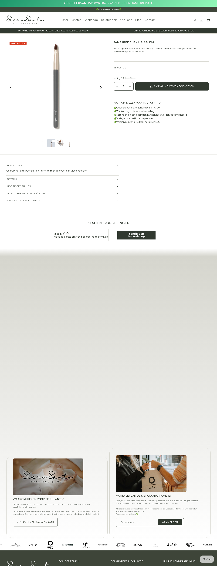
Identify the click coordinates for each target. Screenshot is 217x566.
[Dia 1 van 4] (42, 143)
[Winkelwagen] (208, 20)
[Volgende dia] (101, 87)
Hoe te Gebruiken (18, 186)
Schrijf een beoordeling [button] (136, 235)
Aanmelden (170, 522)
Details (11, 179)
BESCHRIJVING (15, 165)
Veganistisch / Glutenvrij (23, 200)
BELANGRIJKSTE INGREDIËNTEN (25, 193)
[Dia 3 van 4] (60, 143)
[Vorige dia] (9, 87)
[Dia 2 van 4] (51, 143)
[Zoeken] (194, 20)
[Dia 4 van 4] (70, 143)
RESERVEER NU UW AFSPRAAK (35, 522)
